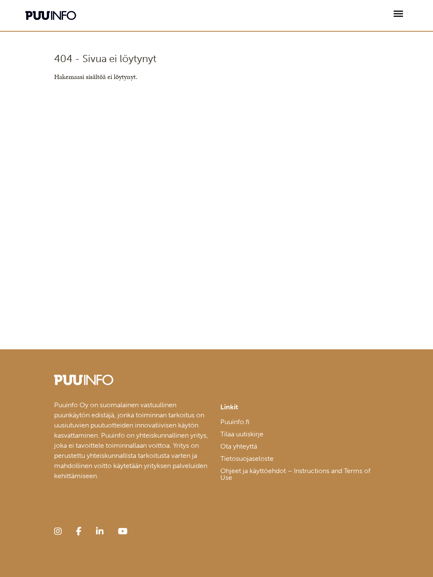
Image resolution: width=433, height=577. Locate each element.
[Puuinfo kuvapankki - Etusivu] (50, 15)
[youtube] (123, 531)
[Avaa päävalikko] (398, 13)
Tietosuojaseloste (247, 459)
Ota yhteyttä (238, 446)
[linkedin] (100, 531)
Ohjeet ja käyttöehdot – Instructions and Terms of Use (295, 474)
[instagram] (58, 531)
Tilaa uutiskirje (241, 434)
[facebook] (79, 531)
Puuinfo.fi (234, 422)
